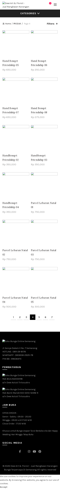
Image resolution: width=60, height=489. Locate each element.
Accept (3, 487)
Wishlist (50, 3)
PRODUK (17, 23)
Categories (28, 13)
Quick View (26, 44)
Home (8, 23)
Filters (50, 23)
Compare (26, 38)
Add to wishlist (26, 33)
